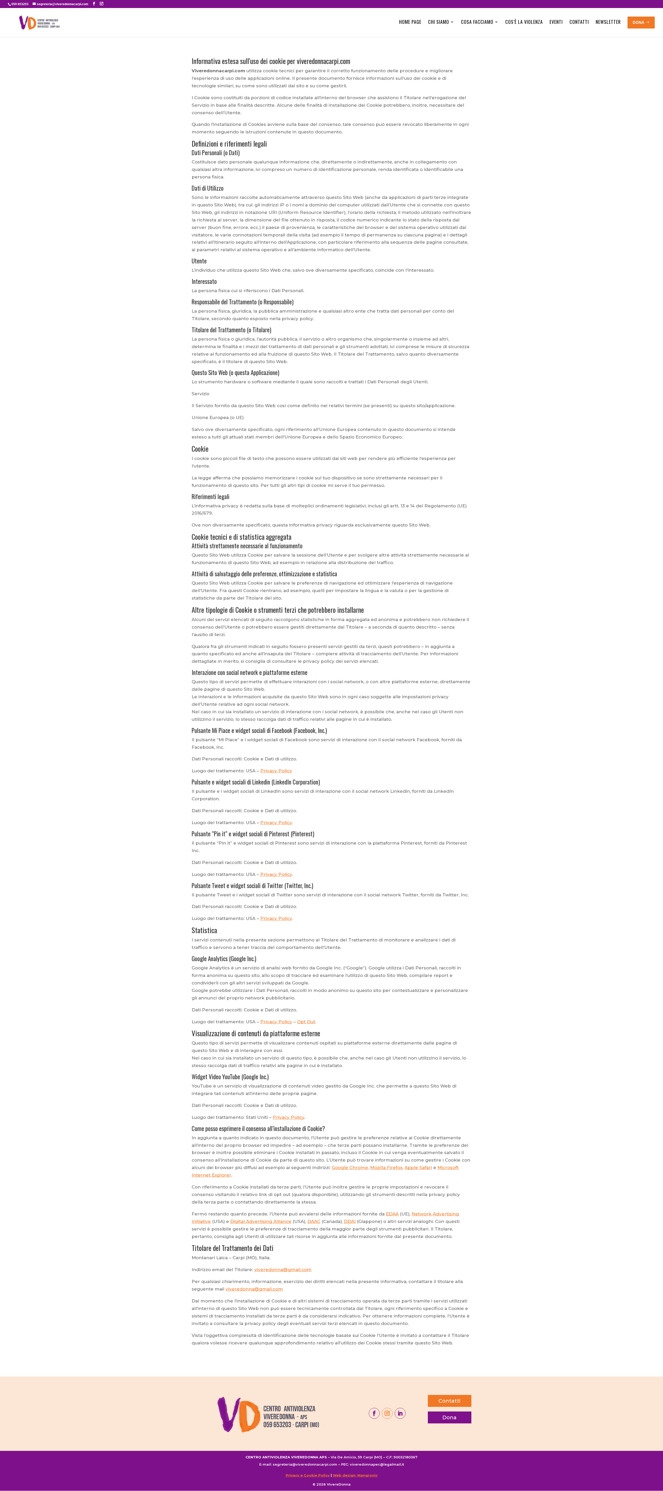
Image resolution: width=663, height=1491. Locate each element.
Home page (410, 21)
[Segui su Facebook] (374, 1413)
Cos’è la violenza (524, 21)
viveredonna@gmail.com (283, 1269)
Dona (449, 1417)
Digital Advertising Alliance (260, 1221)
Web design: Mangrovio (355, 1475)
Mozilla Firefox (386, 1167)
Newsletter (608, 21)
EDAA (392, 1213)
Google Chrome (350, 1167)
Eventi (556, 21)
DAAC (313, 1221)
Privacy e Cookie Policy (308, 1475)
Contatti (579, 21)
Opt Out (306, 1021)
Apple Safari (418, 1167)
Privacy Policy (276, 770)
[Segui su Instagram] (387, 1413)
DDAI (350, 1221)
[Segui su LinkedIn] (400, 1413)
